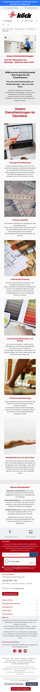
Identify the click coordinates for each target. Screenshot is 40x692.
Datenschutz (32, 658)
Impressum (6, 658)
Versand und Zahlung (13, 660)
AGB (17, 568)
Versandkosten (7, 668)
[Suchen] (18, 21)
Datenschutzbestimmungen (20, 567)
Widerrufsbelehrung (26, 660)
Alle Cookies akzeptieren (20, 689)
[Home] (11, 29)
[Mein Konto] (3, 24)
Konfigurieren (32, 684)
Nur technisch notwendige (14, 684)
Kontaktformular (18, 588)
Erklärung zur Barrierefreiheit (26, 662)
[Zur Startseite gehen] (20, 14)
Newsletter (24, 658)
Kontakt (17, 658)
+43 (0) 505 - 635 (9, 581)
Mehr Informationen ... (24, 680)
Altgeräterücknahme (10, 662)
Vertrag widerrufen (10, 594)
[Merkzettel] (36, 21)
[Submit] (33, 555)
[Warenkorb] (8, 24)
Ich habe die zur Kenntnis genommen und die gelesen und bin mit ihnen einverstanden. (20, 568)
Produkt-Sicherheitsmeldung (20, 663)
